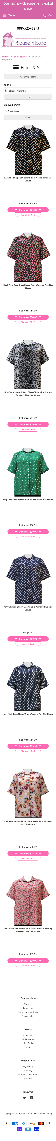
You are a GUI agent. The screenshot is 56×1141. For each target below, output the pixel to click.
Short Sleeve (20, 56)
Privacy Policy (28, 1016)
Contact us (28, 1008)
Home (5, 56)
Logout (28, 1047)
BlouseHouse (27, 1113)
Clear (28, 96)
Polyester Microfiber (16, 90)
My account (28, 1035)
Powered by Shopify (43, 1113)
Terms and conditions (28, 1012)
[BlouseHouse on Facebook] (31, 1098)
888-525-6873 (28, 28)
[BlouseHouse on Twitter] (24, 1098)
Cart (51, 15)
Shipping (28, 1070)
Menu (11, 15)
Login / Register (28, 1043)
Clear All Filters (28, 76)
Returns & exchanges (28, 1074)
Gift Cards (28, 1078)
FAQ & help (28, 1066)
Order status (28, 1039)
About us (28, 1004)
